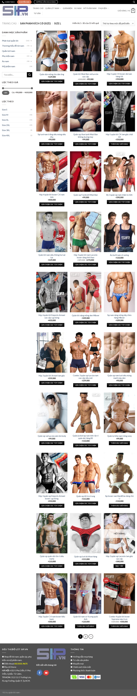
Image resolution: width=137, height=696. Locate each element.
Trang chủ (9, 23)
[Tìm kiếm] (134, 2)
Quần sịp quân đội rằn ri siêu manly (52, 557)
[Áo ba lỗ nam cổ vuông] (119, 232)
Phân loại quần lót (10, 40)
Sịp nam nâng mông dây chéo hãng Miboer (119, 316)
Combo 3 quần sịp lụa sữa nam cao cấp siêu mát (85, 376)
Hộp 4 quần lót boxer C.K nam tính (51, 195)
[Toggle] (31, 40)
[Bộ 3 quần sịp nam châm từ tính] (119, 171)
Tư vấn (37, 13)
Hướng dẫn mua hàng (83, 656)
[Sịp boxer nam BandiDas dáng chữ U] (119, 473)
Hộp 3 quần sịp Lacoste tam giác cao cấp (119, 557)
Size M (5, 114)
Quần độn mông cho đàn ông (52, 74)
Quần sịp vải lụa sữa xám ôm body (52, 436)
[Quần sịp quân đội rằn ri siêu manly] (51, 533)
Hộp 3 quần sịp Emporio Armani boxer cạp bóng (52, 497)
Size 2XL (6, 125)
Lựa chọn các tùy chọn (51, 81)
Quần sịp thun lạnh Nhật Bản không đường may (85, 135)
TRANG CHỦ (38, 8)
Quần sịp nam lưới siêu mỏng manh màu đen (119, 376)
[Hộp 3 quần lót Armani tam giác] (51, 352)
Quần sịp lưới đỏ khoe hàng (85, 556)
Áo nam (78, 8)
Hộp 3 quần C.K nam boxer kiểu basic (52, 617)
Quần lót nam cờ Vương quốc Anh (85, 617)
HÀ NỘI (5, 670)
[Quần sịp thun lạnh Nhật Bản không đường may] (85, 111)
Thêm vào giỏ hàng (119, 144)
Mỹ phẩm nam (8, 66)
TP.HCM (6, 677)
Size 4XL (6, 135)
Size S (4, 109)
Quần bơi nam (8, 51)
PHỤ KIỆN (102, 8)
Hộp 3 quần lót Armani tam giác (52, 375)
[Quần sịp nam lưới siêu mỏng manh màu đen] (119, 352)
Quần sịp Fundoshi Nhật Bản (85, 195)
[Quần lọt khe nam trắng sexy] (119, 413)
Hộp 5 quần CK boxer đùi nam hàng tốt (119, 75)
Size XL (5, 120)
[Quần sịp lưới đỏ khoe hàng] (85, 533)
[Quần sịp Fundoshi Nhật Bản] (85, 171)
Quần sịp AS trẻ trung (85, 496)
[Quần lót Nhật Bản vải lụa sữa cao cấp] (85, 51)
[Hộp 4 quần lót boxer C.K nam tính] (51, 171)
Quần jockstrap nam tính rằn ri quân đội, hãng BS (85, 437)
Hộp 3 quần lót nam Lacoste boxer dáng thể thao (85, 256)
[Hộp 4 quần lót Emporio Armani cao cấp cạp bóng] (51, 292)
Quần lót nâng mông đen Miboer (85, 315)
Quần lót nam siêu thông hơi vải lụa (51, 256)
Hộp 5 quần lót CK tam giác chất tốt (119, 135)
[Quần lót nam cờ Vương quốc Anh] (85, 593)
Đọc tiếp (119, 566)
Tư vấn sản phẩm (81, 660)
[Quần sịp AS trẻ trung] (85, 473)
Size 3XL (6, 130)
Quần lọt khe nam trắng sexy (119, 436)
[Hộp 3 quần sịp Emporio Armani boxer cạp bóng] (51, 473)
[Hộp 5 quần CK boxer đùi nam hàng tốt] (119, 51)
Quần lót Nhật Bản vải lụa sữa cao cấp (85, 75)
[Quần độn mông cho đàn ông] (51, 51)
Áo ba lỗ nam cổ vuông (119, 255)
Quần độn (67, 8)
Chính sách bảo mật (82, 667)
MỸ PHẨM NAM (89, 8)
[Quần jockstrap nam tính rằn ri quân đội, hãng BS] (85, 413)
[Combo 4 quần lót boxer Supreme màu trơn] (119, 593)
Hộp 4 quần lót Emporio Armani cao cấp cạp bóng (52, 316)
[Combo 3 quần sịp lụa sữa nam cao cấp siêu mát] (85, 352)
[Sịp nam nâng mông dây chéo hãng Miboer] (119, 292)
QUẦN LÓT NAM (52, 8)
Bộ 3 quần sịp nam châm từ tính (119, 195)
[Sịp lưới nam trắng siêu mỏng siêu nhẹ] (51, 111)
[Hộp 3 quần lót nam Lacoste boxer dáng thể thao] (85, 232)
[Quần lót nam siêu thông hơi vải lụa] (51, 232)
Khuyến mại (78, 663)
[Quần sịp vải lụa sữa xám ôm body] (51, 413)
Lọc (5, 93)
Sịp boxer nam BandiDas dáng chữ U (119, 497)
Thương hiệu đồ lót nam (13, 45)
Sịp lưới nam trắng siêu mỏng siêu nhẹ (52, 135)
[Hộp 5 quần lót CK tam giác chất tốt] (119, 111)
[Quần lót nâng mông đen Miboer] (85, 292)
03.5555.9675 (21, 663)
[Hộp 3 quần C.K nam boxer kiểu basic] (51, 593)
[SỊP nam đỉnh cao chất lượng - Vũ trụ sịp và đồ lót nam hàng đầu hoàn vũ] (15, 10)
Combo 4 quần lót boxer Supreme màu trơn (119, 617)
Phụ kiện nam (8, 56)
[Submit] (29, 74)
